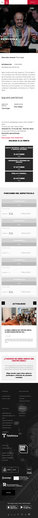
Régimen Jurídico (6, 455)
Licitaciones (5, 460)
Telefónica (10, 435)
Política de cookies (6, 425)
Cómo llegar (22, 415)
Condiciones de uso (6, 413)
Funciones (18, 64)
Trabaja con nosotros (7, 457)
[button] (3, 303)
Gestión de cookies (6, 427)
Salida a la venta (6, 398)
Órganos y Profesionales (8, 453)
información (7, 64)
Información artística (10, 67)
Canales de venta (6, 396)
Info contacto (22, 413)
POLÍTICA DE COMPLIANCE (7, 420)
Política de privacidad (7, 422)
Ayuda (8, 492)
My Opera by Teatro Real (24, 401)
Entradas (32, 2)
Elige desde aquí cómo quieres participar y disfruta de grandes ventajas (19, 375)
